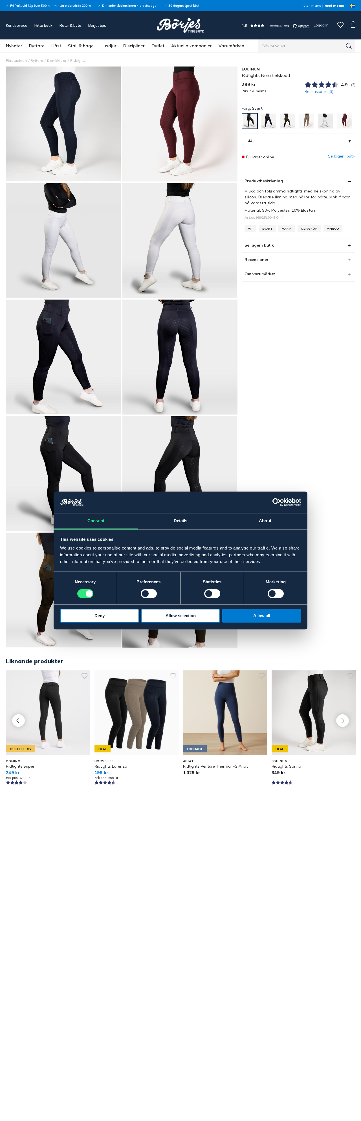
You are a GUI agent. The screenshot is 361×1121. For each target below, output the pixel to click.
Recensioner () (319, 91)
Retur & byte (70, 25)
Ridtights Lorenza (110, 766)
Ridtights (78, 60)
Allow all (261, 615)
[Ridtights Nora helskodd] (179, 124)
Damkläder (56, 60)
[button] (275, 25)
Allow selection (181, 615)
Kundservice (16, 25)
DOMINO (13, 761)
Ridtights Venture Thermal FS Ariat (215, 766)
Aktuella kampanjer (191, 45)
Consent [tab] (95, 521)
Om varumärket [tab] (260, 273)
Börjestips (97, 25)
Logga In (321, 25)
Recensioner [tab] (256, 259)
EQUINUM (251, 69)
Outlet (157, 45)
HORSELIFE (104, 761)
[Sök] (348, 45)
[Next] (342, 720)
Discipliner (134, 45)
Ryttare (37, 45)
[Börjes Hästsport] (180, 25)
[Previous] (18, 720)
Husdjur (108, 45)
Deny (99, 615)
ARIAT (188, 761)
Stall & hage (81, 45)
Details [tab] (181, 521)
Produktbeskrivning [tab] (264, 180)
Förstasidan (16, 60)
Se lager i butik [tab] (259, 245)
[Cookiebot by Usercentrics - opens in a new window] (276, 502)
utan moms (312, 6)
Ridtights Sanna (286, 766)
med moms (334, 6)
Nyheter (14, 45)
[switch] (149, 593)
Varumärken (231, 45)
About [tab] (265, 521)
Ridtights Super (20, 766)
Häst (56, 45)
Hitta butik (43, 25)
